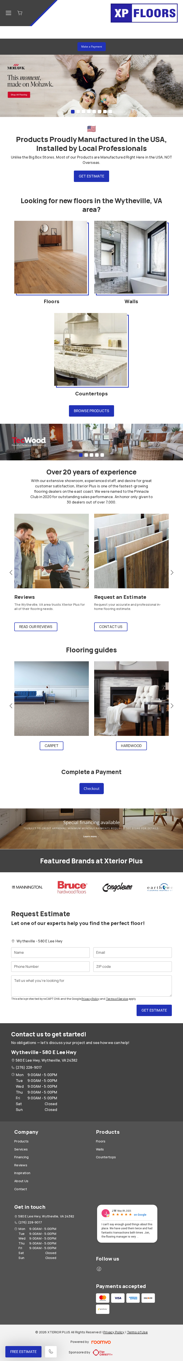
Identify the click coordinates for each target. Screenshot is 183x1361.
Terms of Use (137, 1332)
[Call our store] (51, 1351)
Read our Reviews (35, 626)
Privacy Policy (90, 999)
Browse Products (91, 410)
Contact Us (111, 626)
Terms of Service (117, 999)
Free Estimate (23, 1351)
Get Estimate (91, 176)
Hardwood (131, 745)
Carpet (52, 745)
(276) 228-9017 (29, 1067)
